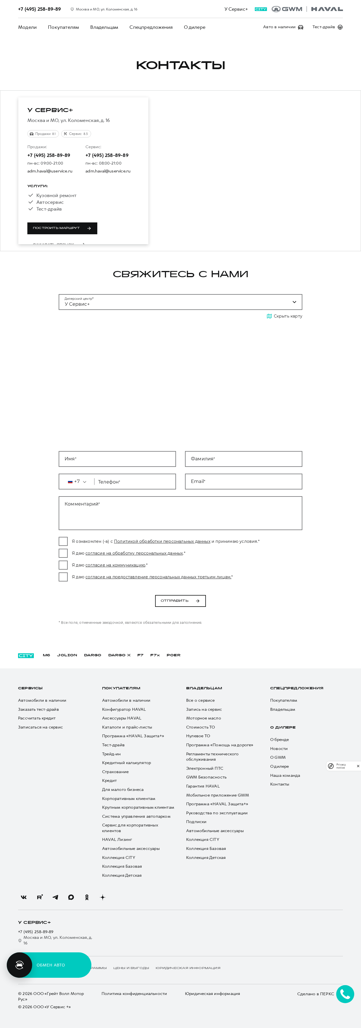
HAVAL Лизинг (117, 839)
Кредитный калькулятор (126, 762)
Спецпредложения (151, 27)
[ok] (87, 897)
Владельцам (104, 27)
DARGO (93, 655)
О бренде (279, 739)
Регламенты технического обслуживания (212, 756)
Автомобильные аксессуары (131, 848)
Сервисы (30, 688)
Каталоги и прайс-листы (127, 727)
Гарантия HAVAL (203, 786)
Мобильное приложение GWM (217, 795)
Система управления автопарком (136, 816)
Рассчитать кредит (37, 718)
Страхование (115, 772)
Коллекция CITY (118, 857)
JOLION (67, 655)
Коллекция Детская (122, 875)
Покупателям (63, 27)
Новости (279, 748)
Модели (27, 27)
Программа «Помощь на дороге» (220, 745)
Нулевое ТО (198, 736)
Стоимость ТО (200, 727)
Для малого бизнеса (123, 789)
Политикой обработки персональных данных (162, 541)
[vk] (23, 897)
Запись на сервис (204, 709)
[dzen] (102, 897)
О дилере (194, 27)
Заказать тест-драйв (38, 709)
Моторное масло (203, 718)
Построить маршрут (56, 228)
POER (174, 655)
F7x (155, 655)
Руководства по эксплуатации (217, 813)
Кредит (109, 780)
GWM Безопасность (206, 777)
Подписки (196, 821)
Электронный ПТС (204, 768)
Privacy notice (341, 766)
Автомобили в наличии (42, 700)
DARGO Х (119, 655)
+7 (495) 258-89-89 (49, 155)
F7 (140, 655)
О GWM (278, 757)
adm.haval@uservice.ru (49, 171)
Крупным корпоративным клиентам (138, 807)
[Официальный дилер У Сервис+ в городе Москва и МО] (307, 9)
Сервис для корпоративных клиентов (130, 828)
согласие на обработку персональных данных (134, 553)
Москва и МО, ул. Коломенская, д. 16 (57, 940)
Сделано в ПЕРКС (315, 994)
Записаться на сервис (40, 727)
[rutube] (39, 897)
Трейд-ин (111, 754)
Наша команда (285, 775)
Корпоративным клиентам (128, 798)
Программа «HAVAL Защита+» (133, 736)
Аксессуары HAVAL (121, 718)
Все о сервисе (200, 700)
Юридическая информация (212, 993)
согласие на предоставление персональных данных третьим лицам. (158, 576)
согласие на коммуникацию (115, 565)
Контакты (279, 784)
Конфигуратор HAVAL (124, 709)
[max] (71, 897)
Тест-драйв (113, 745)
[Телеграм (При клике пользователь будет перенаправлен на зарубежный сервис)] (55, 897)
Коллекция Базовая (122, 866)
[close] (358, 766)
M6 (46, 655)
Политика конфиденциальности (134, 993)
